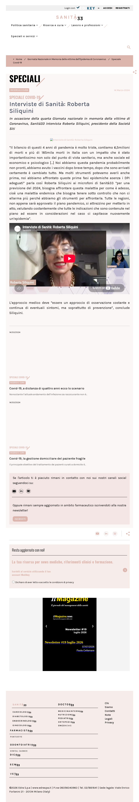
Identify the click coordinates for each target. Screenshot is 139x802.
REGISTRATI (123, 8)
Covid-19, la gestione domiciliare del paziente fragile (47, 458)
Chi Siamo (109, 705)
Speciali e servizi (23, 36)
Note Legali (108, 716)
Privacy (109, 722)
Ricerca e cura (53, 25)
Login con (70, 8)
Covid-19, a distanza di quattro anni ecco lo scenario (46, 388)
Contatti (110, 711)
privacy (70, 582)
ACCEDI (107, 8)
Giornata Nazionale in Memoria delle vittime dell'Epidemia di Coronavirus (66, 59)
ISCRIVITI (20, 519)
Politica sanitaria (23, 25)
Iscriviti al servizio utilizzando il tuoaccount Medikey (31, 573)
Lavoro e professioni (86, 25)
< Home (17, 59)
